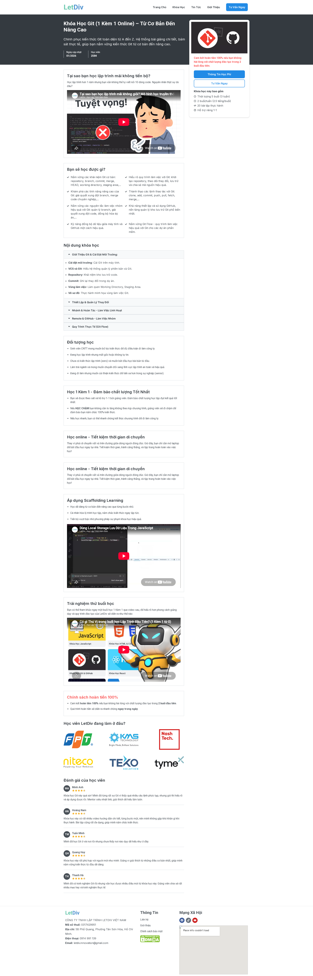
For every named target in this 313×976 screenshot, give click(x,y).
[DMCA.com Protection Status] (150, 941)
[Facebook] (182, 920)
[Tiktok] (188, 920)
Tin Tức (196, 7)
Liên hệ (144, 919)
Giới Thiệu (213, 7)
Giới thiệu (145, 925)
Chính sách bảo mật (151, 931)
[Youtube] (195, 920)
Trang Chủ (159, 7)
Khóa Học (178, 7)
